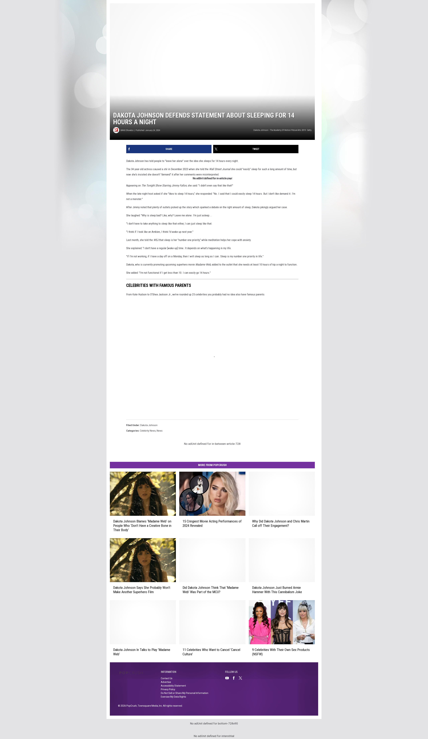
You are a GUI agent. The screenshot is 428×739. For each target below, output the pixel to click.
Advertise (166, 682)
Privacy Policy (168, 689)
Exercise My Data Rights (173, 696)
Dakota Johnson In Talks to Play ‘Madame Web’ (141, 652)
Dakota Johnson (148, 425)
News (160, 430)
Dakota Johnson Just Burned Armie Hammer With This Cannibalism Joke (277, 590)
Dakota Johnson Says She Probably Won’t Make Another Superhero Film (141, 590)
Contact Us (166, 678)
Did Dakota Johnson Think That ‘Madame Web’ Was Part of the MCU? (211, 590)
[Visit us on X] (241, 678)
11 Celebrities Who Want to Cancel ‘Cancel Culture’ (211, 652)
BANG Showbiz (127, 130)
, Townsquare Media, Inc (149, 705)
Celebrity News (148, 430)
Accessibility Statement (173, 685)
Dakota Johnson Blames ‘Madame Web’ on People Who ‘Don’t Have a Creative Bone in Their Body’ (142, 525)
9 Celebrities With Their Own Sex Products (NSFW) (281, 652)
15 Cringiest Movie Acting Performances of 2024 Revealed (212, 523)
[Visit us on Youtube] (228, 678)
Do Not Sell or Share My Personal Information (184, 693)
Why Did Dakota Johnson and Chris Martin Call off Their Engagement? (280, 523)
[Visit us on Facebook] (235, 678)
